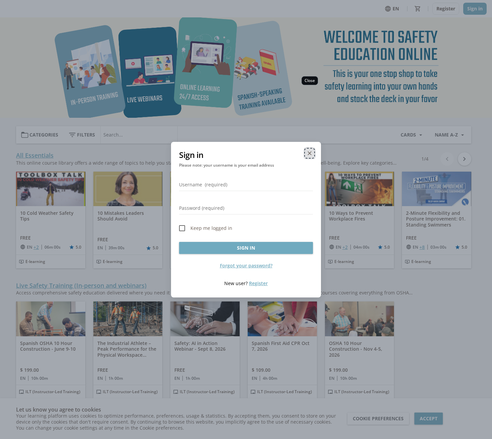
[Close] (310, 153)
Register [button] (258, 283)
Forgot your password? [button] (246, 265)
